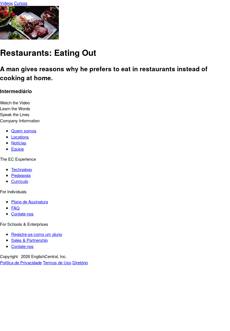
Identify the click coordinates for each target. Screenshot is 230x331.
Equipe (17, 149)
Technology (21, 169)
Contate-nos (22, 214)
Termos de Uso (57, 262)
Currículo (19, 181)
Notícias (18, 143)
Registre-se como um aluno (36, 234)
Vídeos (6, 3)
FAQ (15, 208)
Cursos (20, 3)
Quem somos (23, 131)
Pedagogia (21, 175)
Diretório (80, 262)
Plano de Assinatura (29, 201)
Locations (20, 137)
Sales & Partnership (29, 240)
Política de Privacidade (21, 262)
